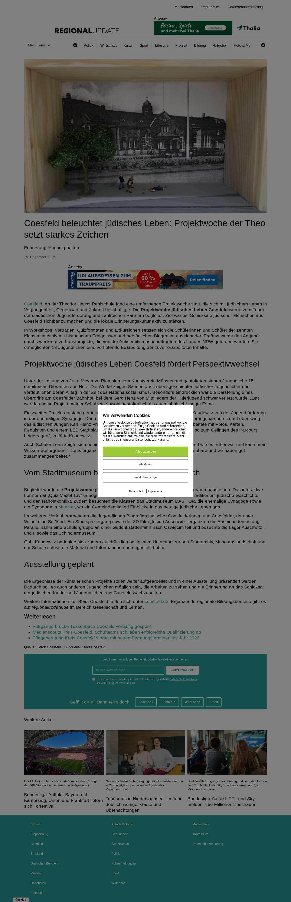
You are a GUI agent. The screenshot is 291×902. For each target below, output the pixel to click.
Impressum (155, 491)
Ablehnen (145, 464)
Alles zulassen (145, 451)
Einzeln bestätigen (145, 477)
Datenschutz (137, 491)
